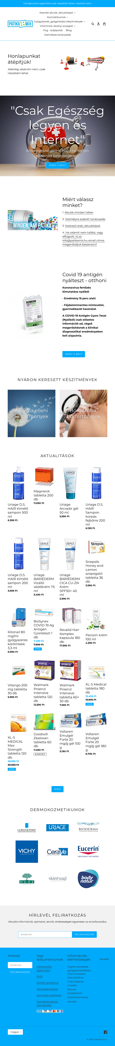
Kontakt (72, 1001)
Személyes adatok (47, 989)
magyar (14, 1032)
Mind (57, 789)
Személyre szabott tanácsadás (85, 219)
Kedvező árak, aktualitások (82, 225)
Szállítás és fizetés (77, 997)
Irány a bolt (57, 165)
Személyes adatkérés (49, 995)
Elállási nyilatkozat (48, 982)
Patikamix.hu (101, 1039)
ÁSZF (40, 976)
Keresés (104, 959)
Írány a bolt (73, 354)
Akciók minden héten (79, 212)
